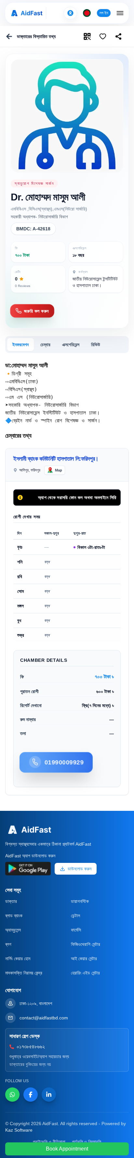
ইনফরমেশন (20, 344)
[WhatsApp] (12, 1094)
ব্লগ (8, 944)
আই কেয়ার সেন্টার (84, 958)
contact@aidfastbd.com (44, 1017)
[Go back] (9, 36)
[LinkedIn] (49, 1094)
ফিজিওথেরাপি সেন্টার (85, 944)
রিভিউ (95, 344)
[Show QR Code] (87, 36)
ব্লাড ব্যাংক (13, 915)
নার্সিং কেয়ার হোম (17, 958)
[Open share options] (102, 36)
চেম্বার (45, 344)
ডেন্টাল (75, 915)
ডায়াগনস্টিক (80, 901)
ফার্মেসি (76, 930)
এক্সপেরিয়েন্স (70, 344)
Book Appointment (67, 1148)
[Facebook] (30, 1094)
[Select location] (70, 13)
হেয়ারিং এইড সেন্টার (85, 972)
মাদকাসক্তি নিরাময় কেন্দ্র (23, 972)
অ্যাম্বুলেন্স (13, 930)
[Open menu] (120, 13)
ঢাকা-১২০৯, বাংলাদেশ (36, 1003)
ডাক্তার (11, 901)
